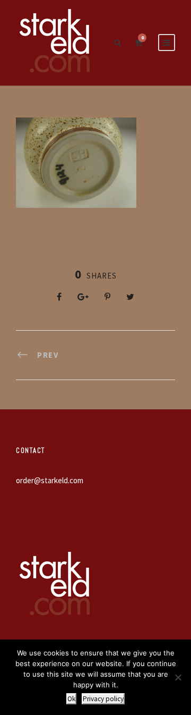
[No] (177, 677)
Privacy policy (103, 698)
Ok (71, 698)
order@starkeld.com (49, 480)
